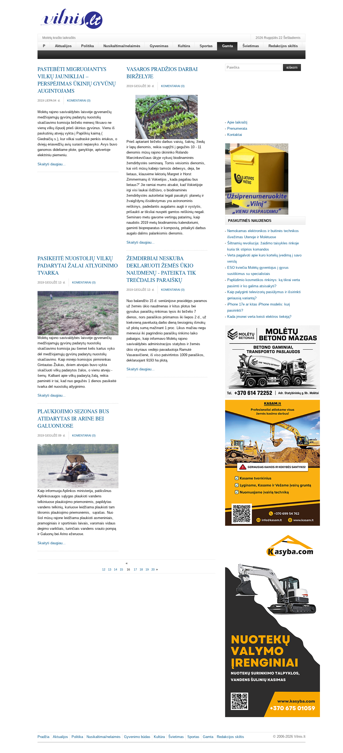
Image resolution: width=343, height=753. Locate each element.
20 (153, 569)
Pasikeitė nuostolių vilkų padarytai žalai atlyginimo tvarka (78, 265)
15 (121, 569)
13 (109, 569)
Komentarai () (79, 100)
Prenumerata (237, 128)
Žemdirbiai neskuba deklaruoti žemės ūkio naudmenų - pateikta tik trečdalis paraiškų (161, 269)
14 (115, 569)
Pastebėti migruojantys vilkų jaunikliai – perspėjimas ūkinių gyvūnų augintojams (77, 79)
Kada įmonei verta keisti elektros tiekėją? (259, 317)
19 (147, 569)
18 (141, 569)
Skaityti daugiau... (52, 164)
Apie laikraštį (237, 122)
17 (135, 569)
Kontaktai (234, 135)
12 (103, 569)
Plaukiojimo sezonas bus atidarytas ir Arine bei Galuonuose (73, 418)
